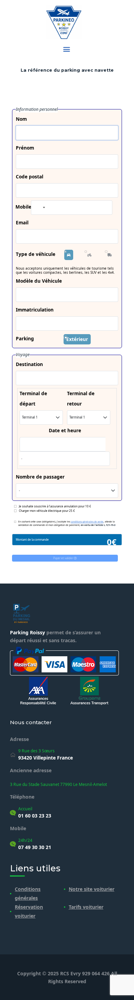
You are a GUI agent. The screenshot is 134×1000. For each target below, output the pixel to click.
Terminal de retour (80, 398)
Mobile (23, 206)
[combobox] (39, 207)
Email (22, 222)
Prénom (25, 147)
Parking (25, 338)
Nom (21, 119)
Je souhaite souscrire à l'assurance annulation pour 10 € (55, 506)
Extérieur (77, 339)
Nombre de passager (40, 476)
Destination (29, 364)
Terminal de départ (33, 398)
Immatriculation (35, 309)
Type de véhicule (35, 254)
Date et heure (65, 430)
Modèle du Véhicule (39, 281)
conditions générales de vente (87, 521)
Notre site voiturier (91, 889)
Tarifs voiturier (86, 907)
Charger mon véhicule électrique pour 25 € (47, 511)
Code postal (29, 176)
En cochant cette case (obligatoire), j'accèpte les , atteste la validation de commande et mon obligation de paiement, (66, 523)
